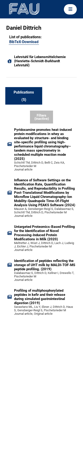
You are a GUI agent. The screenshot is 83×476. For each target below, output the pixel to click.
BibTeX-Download (24, 42)
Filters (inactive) (41, 117)
